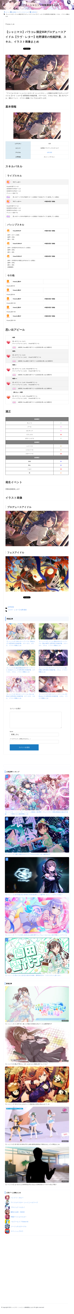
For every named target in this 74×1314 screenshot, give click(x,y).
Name (11, 731)
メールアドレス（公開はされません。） (20, 739)
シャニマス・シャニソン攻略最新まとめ (37, 5)
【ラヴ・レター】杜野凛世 (17, 610)
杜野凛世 (49, 152)
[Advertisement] (37, 1267)
